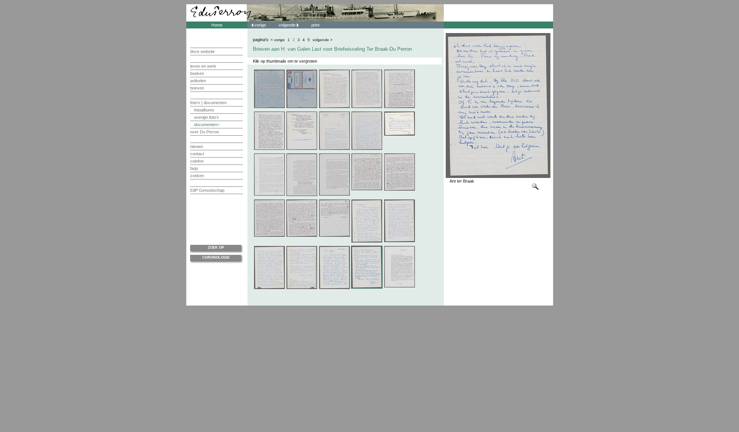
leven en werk (203, 66)
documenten (205, 124)
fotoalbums (204, 110)
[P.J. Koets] (302, 195)
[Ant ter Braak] (367, 241)
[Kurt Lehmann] (399, 286)
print (315, 25)
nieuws (196, 146)
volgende (288, 25)
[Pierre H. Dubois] (399, 134)
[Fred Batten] (367, 189)
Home (216, 25)
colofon (197, 161)
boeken (197, 73)
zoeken (197, 175)
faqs (194, 168)
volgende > (323, 40)
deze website (202, 51)
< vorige (278, 40)
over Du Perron (204, 132)
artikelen (198, 80)
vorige (260, 25)
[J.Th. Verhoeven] (334, 148)
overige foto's (206, 117)
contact (197, 153)
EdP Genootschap (207, 190)
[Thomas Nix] (334, 107)
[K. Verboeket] (269, 107)
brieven (197, 88)
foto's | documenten (208, 102)
